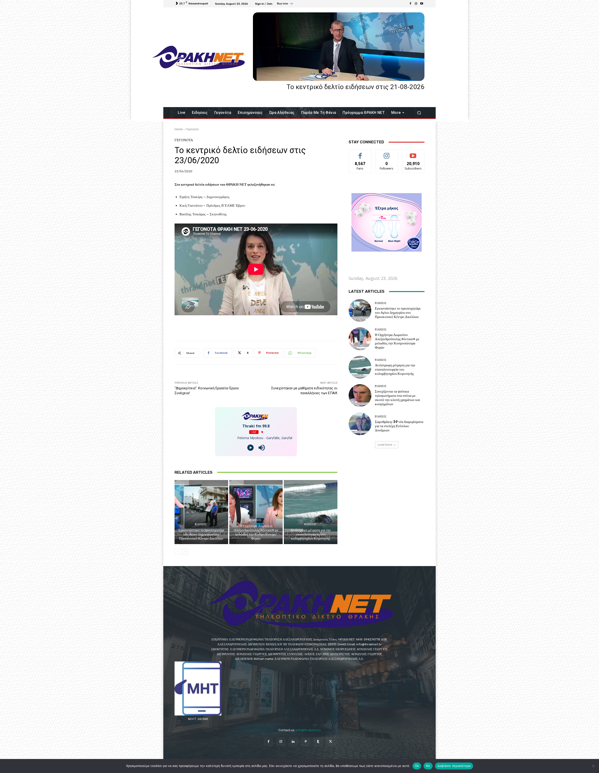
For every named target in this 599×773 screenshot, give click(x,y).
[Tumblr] (318, 741)
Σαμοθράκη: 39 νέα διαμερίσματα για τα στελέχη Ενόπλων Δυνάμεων (399, 426)
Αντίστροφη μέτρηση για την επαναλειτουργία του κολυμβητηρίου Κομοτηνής (310, 534)
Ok (417, 766)
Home (179, 129)
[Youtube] (421, 4)
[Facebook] (410, 4)
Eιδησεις (200, 524)
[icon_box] (285, 4)
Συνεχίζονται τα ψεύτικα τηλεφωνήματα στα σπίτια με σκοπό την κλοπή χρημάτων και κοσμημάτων (397, 397)
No (428, 766)
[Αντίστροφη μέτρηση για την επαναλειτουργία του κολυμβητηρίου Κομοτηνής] (310, 512)
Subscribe (413, 153)
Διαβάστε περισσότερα (454, 766)
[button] (418, 112)
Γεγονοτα (192, 129)
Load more (385, 445)
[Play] (250, 448)
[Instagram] (416, 4)
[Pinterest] (305, 741)
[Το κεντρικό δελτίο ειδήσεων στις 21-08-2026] (338, 46)
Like (360, 153)
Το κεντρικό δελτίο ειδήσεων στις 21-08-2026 (355, 87)
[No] (593, 766)
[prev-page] (177, 552)
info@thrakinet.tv (308, 730)
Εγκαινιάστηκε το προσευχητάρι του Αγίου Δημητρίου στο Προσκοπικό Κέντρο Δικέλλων (201, 534)
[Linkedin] (293, 741)
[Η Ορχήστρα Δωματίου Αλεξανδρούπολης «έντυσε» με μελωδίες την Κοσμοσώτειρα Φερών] (256, 512)
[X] (330, 741)
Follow (386, 153)
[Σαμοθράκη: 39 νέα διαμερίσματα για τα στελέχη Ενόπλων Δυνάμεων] (360, 423)
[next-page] (185, 552)
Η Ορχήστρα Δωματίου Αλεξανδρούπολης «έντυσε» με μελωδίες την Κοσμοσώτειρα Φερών (256, 532)
